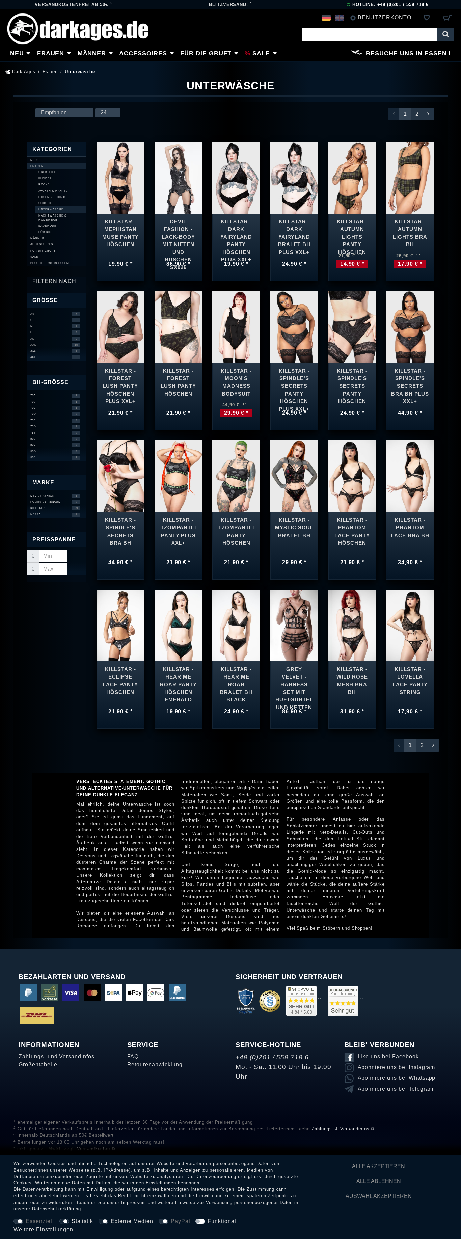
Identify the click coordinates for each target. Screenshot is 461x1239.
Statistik (82, 1221)
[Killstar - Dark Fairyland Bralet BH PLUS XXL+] (294, 177)
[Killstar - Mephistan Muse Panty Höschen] (120, 177)
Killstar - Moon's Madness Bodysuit (236, 382)
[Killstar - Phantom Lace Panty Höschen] (352, 476)
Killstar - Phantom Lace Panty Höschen (352, 531)
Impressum (133, 1202)
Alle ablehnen (378, 1181)
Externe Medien (132, 1221)
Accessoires (143, 53)
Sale (261, 53)
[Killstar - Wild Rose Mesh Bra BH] (352, 625)
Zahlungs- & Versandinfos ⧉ (343, 1128)
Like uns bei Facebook (388, 1056)
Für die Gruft (205, 53)
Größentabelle (38, 1064)
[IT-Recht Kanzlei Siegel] (269, 1001)
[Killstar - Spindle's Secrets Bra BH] (120, 476)
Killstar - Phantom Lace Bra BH (410, 527)
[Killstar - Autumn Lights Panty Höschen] (352, 177)
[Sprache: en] (339, 17)
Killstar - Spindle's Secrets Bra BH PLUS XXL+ (410, 383)
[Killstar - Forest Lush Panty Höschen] (178, 326)
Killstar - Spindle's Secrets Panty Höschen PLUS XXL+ (294, 383)
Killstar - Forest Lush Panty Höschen (178, 382)
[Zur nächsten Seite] (428, 114)
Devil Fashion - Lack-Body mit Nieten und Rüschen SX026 (178, 234)
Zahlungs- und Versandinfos (56, 1056)
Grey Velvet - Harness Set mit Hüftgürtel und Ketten (294, 682)
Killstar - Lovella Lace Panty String (410, 680)
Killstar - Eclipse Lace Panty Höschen (120, 680)
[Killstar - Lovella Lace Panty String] (410, 625)
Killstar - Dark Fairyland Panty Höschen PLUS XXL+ (236, 234)
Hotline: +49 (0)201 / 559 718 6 (388, 4)
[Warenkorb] (447, 17)
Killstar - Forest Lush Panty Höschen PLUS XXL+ (120, 383)
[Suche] (445, 34)
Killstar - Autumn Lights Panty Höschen (352, 234)
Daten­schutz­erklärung (56, 1208)
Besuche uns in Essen (406, 53)
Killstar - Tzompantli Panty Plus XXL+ (178, 531)
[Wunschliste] (426, 17)
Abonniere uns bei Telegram (396, 1089)
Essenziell (40, 1221)
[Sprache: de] (326, 17)
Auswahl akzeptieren (379, 1196)
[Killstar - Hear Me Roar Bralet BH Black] (236, 625)
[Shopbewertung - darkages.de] (301, 1001)
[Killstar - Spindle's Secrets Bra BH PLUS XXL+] (410, 326)
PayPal (180, 1221)
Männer (92, 53)
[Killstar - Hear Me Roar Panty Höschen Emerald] (178, 625)
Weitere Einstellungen (43, 1229)
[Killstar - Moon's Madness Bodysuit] (236, 326)
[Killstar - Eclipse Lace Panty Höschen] (120, 625)
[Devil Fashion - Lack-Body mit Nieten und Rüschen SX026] (178, 177)
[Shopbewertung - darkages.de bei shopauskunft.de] (342, 1001)
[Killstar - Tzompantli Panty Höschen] (236, 476)
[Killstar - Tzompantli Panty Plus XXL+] (178, 476)
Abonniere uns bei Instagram (396, 1067)
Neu (17, 53)
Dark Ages (22, 71)
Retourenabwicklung (155, 1064)
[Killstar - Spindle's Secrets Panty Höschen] (352, 326)
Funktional (222, 1221)
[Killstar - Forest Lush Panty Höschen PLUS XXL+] (120, 326)
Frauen (50, 53)
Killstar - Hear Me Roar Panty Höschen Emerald (178, 682)
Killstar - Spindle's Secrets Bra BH (120, 531)
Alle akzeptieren (378, 1166)
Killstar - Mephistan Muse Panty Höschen (120, 233)
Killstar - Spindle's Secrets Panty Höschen (352, 383)
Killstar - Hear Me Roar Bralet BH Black (236, 682)
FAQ (133, 1056)
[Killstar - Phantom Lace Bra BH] (410, 476)
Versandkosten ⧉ (96, 1148)
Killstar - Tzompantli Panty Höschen (236, 531)
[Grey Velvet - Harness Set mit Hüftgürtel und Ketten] (294, 625)
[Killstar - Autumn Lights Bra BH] (410, 177)
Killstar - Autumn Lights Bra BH (410, 233)
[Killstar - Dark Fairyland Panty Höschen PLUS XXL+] (236, 177)
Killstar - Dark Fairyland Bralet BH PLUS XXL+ (294, 234)
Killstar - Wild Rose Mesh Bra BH (352, 680)
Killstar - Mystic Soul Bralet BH (294, 527)
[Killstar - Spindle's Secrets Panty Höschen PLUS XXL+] (294, 326)
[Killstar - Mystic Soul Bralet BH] (294, 476)
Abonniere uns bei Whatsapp (397, 1078)
